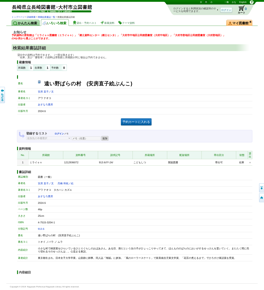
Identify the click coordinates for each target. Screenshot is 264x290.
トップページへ (261, 197)
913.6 (41, 228)
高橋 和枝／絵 (65, 183)
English (243, 2)
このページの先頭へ (261, 187)
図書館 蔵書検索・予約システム (49, 7)
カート (240, 9)
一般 (226, 2)
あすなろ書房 (45, 104)
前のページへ (2, 95)
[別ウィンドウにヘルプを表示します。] (251, 2)
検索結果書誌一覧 (46, 17)
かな (234, 2)
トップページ (18, 17)
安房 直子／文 (46, 91)
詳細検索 (31, 17)
